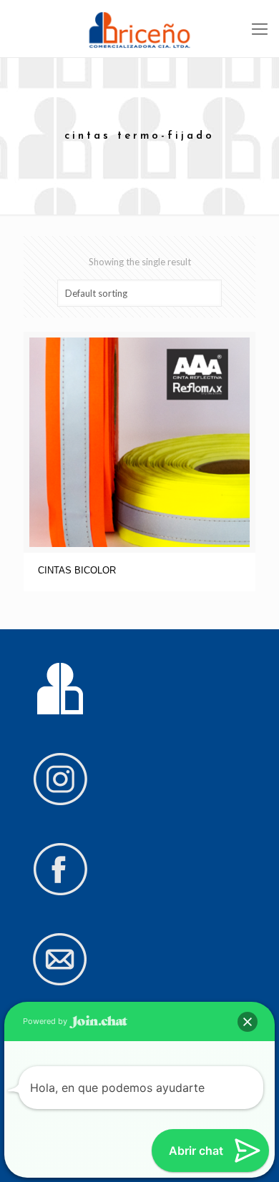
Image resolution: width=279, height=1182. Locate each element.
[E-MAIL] (60, 982)
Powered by (46, 1021)
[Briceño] (139, 28)
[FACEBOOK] (60, 892)
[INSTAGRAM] (60, 802)
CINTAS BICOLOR (77, 570)
